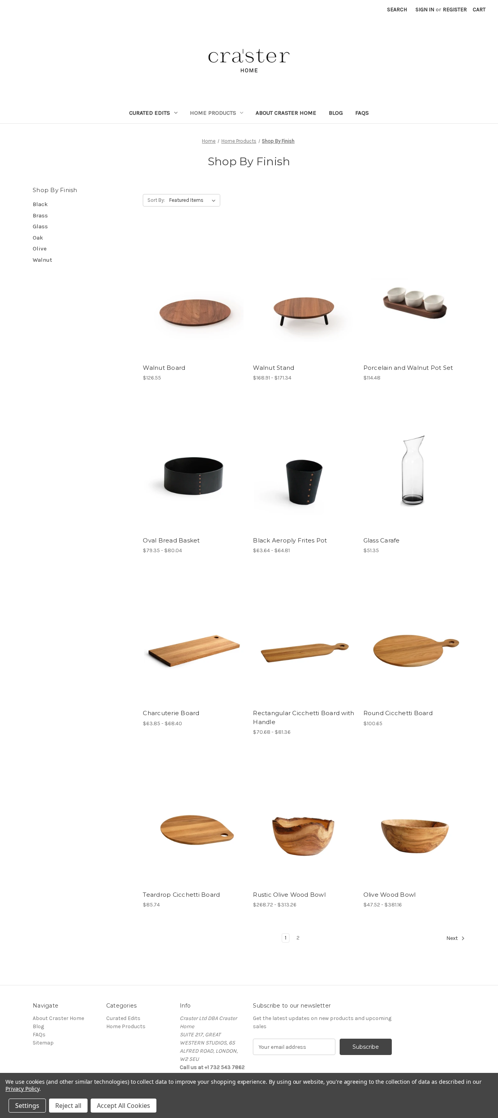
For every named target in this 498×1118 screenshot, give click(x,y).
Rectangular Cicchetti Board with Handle (303, 717)
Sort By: (156, 200)
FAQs (362, 112)
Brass (40, 215)
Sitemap (43, 1042)
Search (397, 9)
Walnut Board (164, 367)
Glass (40, 226)
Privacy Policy (22, 1088)
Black (40, 204)
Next (452, 938)
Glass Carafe (381, 540)
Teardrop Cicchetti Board (181, 894)
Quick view (194, 292)
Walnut (42, 259)
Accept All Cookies (123, 1105)
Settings (27, 1105)
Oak (38, 237)
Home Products (213, 112)
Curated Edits (149, 112)
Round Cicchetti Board (398, 713)
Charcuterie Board (171, 713)
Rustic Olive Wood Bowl (289, 894)
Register (455, 9)
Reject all (68, 1105)
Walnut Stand (273, 367)
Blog (336, 112)
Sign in (425, 9)
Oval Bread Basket (171, 540)
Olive (40, 248)
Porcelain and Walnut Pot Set (408, 367)
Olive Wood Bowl (389, 894)
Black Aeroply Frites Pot (290, 540)
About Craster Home (286, 112)
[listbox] (194, 200)
